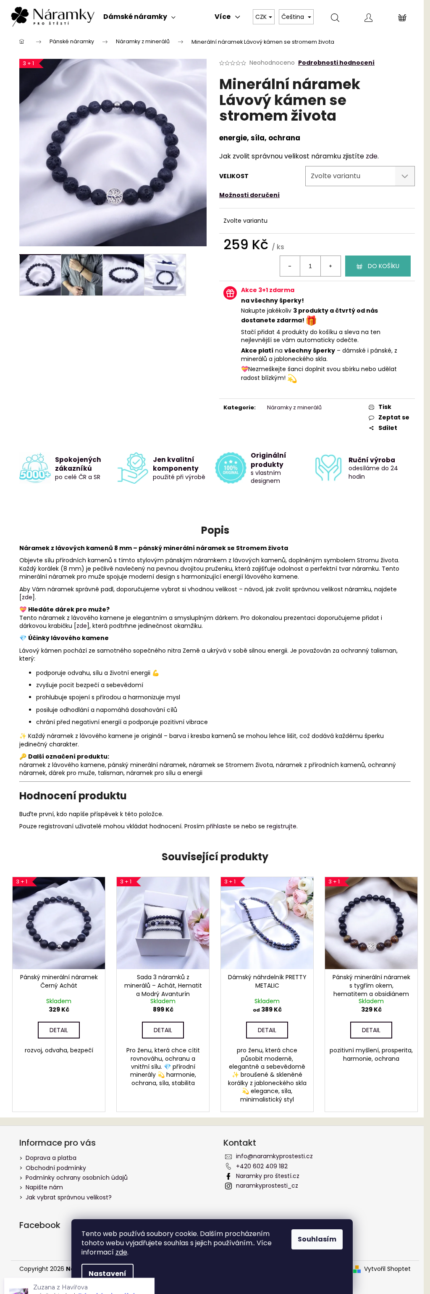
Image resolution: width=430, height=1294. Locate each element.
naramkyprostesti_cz (267, 1185)
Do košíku (383, 266)
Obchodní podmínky (56, 1168)
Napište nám (44, 1187)
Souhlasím (317, 1239)
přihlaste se (223, 826)
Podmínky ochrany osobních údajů (77, 1177)
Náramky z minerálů (294, 407)
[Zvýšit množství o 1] (330, 266)
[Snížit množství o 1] (290, 266)
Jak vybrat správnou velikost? (69, 1197)
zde (372, 156)
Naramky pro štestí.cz (267, 1176)
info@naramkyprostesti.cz (274, 1156)
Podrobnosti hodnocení (336, 63)
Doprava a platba (51, 1158)
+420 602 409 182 (262, 1166)
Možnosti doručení (249, 195)
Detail (59, 1030)
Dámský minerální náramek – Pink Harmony (83, 1260)
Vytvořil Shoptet (387, 1269)
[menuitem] (139, 17)
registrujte (281, 826)
